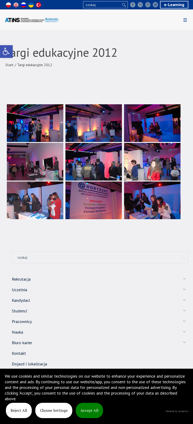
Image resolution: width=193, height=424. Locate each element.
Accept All (89, 410)
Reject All (19, 410)
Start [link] (9, 64)
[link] (6, 51)
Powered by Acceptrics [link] (177, 411)
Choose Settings (54, 410)
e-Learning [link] (174, 4)
